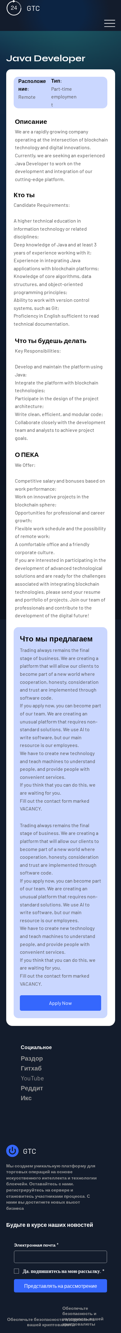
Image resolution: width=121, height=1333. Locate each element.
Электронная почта (36, 1245)
